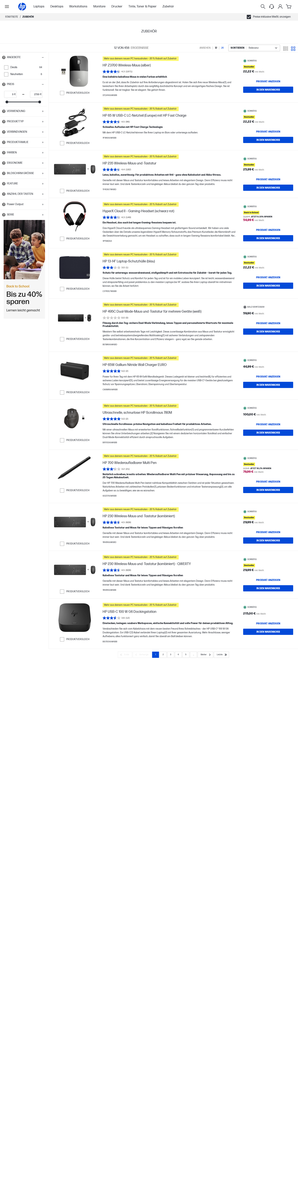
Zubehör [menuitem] (168, 6)
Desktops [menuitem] (56, 6)
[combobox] (254, 48)
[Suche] (263, 6)
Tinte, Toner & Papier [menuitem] (142, 6)
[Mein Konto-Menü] (280, 6)
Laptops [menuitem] (38, 6)
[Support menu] (271, 6)
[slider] (7, 102)
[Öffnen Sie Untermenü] (7, 6)
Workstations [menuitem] (78, 6)
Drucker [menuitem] (116, 6)
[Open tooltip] (4, 57)
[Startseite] (22, 6)
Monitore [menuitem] (99, 6)
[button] (23, 57)
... (193, 654)
